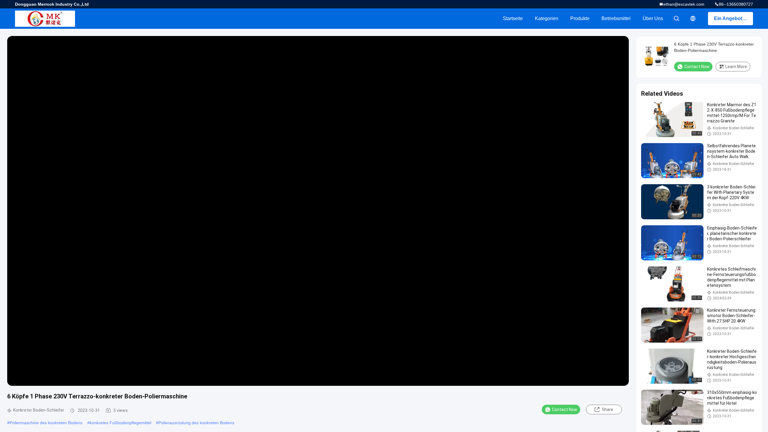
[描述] (693, 18)
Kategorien (546, 18)
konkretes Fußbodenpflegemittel (120, 422)
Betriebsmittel (616, 18)
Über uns (653, 18)
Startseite (513, 18)
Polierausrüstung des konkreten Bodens (196, 422)
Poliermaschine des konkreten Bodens (46, 422)
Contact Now (564, 409)
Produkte (580, 18)
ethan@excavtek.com (683, 4)
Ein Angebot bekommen (733, 18)
